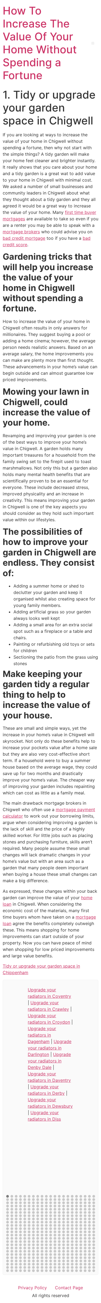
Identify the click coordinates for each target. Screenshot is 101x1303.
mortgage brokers (21, 231)
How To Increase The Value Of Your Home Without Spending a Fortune (40, 43)
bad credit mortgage (24, 238)
